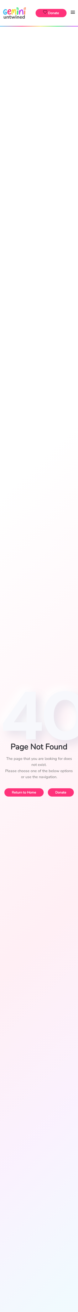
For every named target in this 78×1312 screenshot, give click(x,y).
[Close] (72, 32)
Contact (39, 157)
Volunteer (39, 120)
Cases (39, 148)
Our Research (39, 81)
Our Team (39, 129)
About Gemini (39, 35)
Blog (39, 65)
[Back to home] (15, 13)
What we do (39, 44)
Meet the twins (39, 58)
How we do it (39, 51)
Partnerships (39, 113)
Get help (39, 166)
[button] (73, 13)
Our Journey (39, 138)
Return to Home (24, 792)
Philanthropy (39, 106)
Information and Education (39, 71)
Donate (39, 99)
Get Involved (39, 90)
